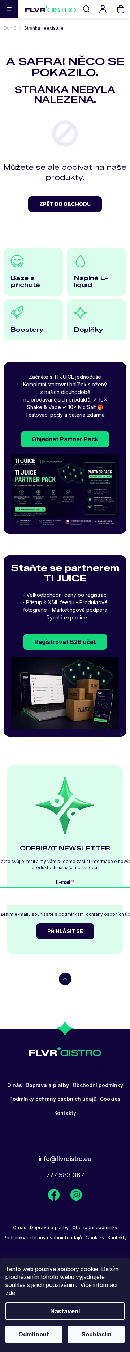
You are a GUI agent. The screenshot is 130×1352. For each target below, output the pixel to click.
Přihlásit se (65, 931)
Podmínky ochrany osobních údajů (52, 1099)
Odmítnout (33, 1334)
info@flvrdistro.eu (65, 1159)
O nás (14, 1085)
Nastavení (65, 1311)
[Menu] (9, 9)
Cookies (110, 1099)
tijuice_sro (76, 1195)
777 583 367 (65, 1175)
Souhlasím (96, 1334)
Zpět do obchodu (65, 204)
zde (10, 1292)
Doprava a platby (47, 1085)
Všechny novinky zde (54, 1195)
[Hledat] (86, 9)
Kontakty (65, 1113)
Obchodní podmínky (98, 1085)
